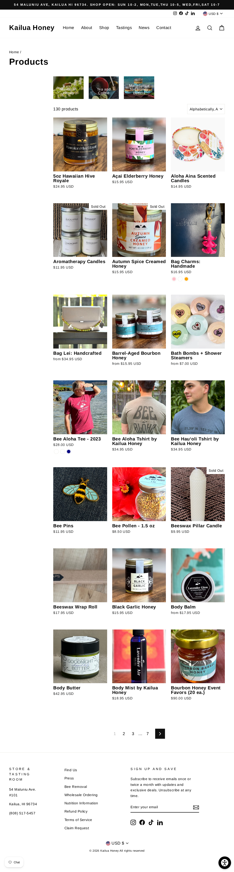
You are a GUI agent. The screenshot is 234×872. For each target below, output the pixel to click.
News (144, 27)
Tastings (124, 27)
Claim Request (76, 828)
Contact (163, 27)
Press (69, 778)
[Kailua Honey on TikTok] (151, 822)
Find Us (70, 770)
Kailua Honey (32, 27)
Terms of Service (78, 820)
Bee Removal (75, 787)
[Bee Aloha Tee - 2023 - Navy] (68, 451)
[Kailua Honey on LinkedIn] (160, 822)
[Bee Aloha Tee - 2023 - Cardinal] (62, 451)
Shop (104, 27)
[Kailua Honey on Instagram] (133, 822)
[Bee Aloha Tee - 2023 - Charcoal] (56, 451)
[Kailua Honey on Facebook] (142, 822)
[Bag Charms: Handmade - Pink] (174, 279)
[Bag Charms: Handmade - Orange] (186, 279)
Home (68, 27)
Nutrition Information (81, 803)
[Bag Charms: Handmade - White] (180, 279)
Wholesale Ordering (81, 795)
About (86, 27)
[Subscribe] (196, 807)
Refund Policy (76, 811)
